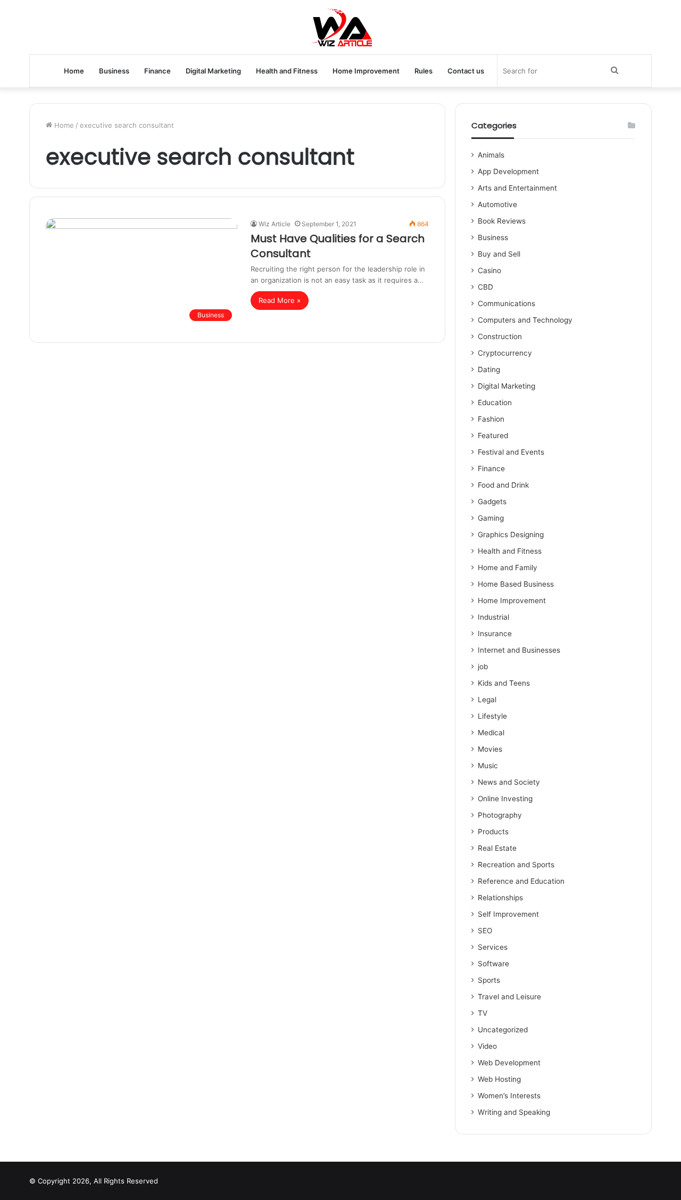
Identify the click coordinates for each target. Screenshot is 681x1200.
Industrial (493, 617)
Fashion (491, 419)
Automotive (497, 204)
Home (74, 71)
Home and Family (507, 567)
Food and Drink (503, 485)
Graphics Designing (511, 534)
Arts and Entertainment (517, 188)
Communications (506, 303)
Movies (490, 749)
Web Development (509, 1062)
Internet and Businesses (519, 650)
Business (114, 71)
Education (495, 402)
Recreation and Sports (516, 864)
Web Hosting (499, 1079)
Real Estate (497, 848)
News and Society (509, 782)
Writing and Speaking (514, 1112)
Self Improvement (508, 914)
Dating (489, 369)
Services (493, 947)
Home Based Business (516, 584)
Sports (489, 980)
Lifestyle (492, 716)
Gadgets (492, 501)
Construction (500, 336)
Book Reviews (502, 221)
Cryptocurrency (505, 353)
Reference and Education (521, 881)
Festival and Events (511, 452)
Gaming (491, 518)
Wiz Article (274, 224)
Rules (423, 71)
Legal (487, 699)
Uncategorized (503, 1029)
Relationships (500, 897)
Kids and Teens (504, 683)
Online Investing (505, 798)
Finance (157, 71)
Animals (491, 155)
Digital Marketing (213, 71)
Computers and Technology (525, 320)
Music (488, 765)
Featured (493, 435)
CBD (485, 287)
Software (493, 963)
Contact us (465, 71)
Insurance (495, 633)
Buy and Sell (499, 254)
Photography (500, 815)
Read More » (280, 300)
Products (493, 831)
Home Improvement (366, 71)
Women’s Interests (509, 1095)
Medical (491, 732)
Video (487, 1046)
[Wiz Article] (341, 27)
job (483, 666)
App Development (508, 171)
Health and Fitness (287, 71)
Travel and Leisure (509, 996)
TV (482, 1013)
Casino (489, 270)
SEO (485, 930)
